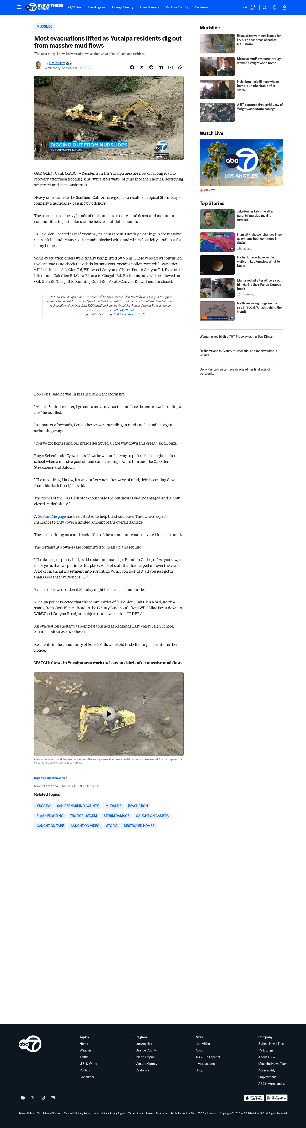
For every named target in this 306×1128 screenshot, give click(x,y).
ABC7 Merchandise (271, 1083)
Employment (267, 1077)
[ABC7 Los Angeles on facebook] (23, 1098)
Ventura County (177, 7)
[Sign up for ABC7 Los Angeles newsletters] (53, 1098)
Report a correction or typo (50, 778)
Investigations (205, 1063)
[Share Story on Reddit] (151, 67)
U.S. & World (88, 1063)
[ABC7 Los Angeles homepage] (44, 7)
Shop (199, 1070)
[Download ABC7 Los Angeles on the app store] (254, 1098)
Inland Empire (149, 7)
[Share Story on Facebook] (132, 67)
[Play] (241, 162)
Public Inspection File (182, 1113)
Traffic (84, 1057)
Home (84, 1043)
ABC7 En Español (208, 1057)
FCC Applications (207, 1113)
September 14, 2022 (133, 314)
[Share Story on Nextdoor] (160, 67)
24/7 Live (74, 7)
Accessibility (266, 1070)
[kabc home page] (30, 1043)
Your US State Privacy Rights (109, 1113)
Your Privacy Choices (48, 1113)
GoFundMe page (52, 516)
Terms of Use (135, 1113)
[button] (19, 7)
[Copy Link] (180, 67)
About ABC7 (267, 1057)
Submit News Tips (271, 1043)
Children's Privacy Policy (77, 1113)
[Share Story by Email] (170, 67)
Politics (85, 1070)
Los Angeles (96, 7)
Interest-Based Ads (156, 1113)
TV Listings (265, 1050)
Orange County (122, 7)
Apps (199, 1050)
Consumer (87, 1077)
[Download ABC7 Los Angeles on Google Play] (276, 1098)
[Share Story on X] (141, 67)
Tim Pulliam (57, 63)
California (201, 7)
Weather (85, 1050)
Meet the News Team (272, 1063)
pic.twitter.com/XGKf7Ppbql (115, 310)
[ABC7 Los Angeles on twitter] (33, 1098)
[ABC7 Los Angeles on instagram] (43, 1098)
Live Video (203, 1043)
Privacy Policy (26, 1113)
